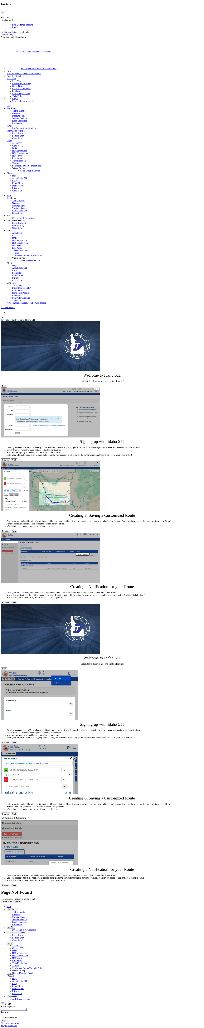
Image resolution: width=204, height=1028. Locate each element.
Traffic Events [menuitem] (18, 111)
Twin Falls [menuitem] (17, 96)
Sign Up (22, 25)
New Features (26, 303)
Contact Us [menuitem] (17, 191)
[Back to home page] (17, 32)
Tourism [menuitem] (15, 163)
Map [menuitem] (9, 106)
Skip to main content (10, 15)
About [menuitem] (9, 173)
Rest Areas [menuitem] (17, 158)
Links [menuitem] (9, 141)
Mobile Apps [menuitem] (18, 186)
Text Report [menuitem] (12, 108)
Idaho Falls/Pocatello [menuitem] (21, 88)
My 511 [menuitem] (10, 126)
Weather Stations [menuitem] (19, 118)
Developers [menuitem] (12, 996)
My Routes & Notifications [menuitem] (24, 128)
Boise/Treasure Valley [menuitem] (21, 83)
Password (5, 1012)
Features (24, 72)
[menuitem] (107, 25)
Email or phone (8, 1006)
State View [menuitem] (17, 81)
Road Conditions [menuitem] (19, 121)
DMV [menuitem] (14, 148)
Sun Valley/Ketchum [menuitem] (21, 93)
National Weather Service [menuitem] (29, 171)
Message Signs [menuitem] (18, 116)
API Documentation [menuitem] (21, 999)
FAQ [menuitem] (14, 181)
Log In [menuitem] (15, 27)
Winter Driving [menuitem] (18, 970)
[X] (8, 52)
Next (4, 386)
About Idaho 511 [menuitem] (19, 178)
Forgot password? (9, 1025)
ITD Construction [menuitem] (20, 153)
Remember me (10, 1017)
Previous (5, 460)
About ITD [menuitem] (17, 143)
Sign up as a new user (10, 1023)
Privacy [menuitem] (15, 188)
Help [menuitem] (14, 176)
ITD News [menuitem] (17, 156)
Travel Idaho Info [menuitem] (19, 161)
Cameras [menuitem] (16, 113)
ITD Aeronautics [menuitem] (19, 151)
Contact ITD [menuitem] (17, 146)
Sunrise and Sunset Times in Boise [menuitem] (27, 166)
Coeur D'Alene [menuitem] (19, 86)
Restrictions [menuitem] (17, 123)
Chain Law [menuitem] (17, 138)
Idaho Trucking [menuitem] (19, 133)
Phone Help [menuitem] (17, 183)
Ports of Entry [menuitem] (18, 136)
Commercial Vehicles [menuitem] (16, 131)
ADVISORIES (8, 307)
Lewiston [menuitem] (16, 91)
